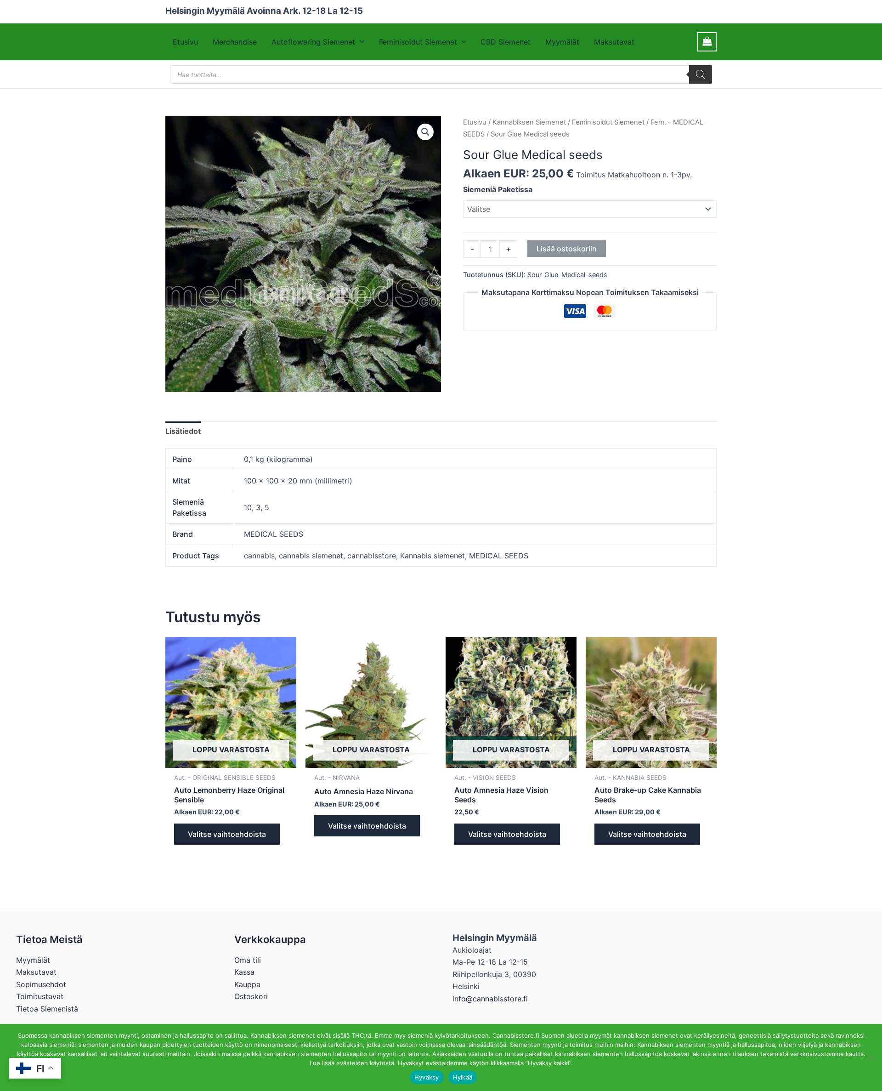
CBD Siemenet (506, 42)
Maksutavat (614, 42)
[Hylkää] (870, 1057)
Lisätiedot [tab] (183, 431)
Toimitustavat (39, 996)
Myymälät (562, 42)
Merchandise (235, 42)
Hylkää (463, 1077)
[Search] (700, 74)
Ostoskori (251, 996)
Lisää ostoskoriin (567, 248)
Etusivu (185, 42)
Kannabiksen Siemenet (529, 122)
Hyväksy (426, 1077)
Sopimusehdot (41, 984)
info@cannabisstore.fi (490, 998)
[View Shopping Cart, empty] (707, 41)
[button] (359, 42)
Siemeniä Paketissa (497, 189)
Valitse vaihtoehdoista (227, 834)
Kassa (244, 972)
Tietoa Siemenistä (47, 1008)
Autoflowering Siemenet (313, 42)
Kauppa (247, 984)
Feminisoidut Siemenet (418, 42)
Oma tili (247, 960)
